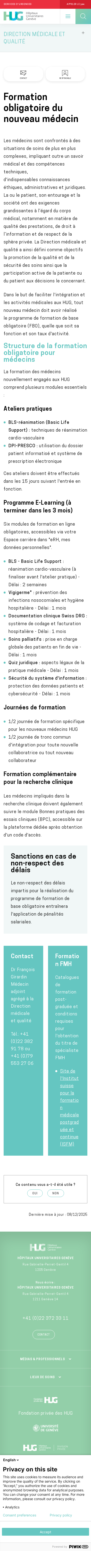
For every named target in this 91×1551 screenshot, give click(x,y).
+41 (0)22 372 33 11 (46, 1319)
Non (55, 1193)
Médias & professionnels (42, 1359)
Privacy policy (61, 1515)
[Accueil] (23, 16)
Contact (43, 1335)
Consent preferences (19, 1515)
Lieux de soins (42, 1377)
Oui (35, 1193)
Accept (45, 1532)
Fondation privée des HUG (45, 1414)
